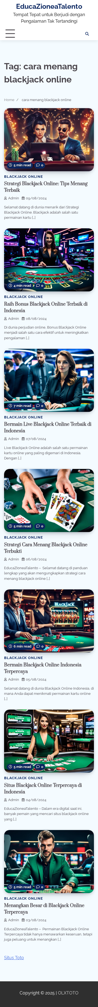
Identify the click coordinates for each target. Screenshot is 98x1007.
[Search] (87, 34)
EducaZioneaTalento (49, 6)
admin (13, 198)
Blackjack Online (23, 177)
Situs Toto (14, 957)
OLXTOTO (68, 993)
